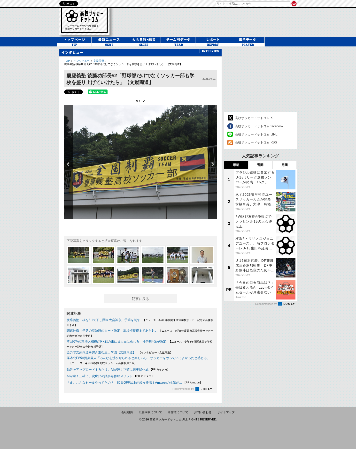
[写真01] (79, 255)
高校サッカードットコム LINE (256, 134)
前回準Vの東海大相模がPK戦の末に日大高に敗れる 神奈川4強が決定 (116, 341)
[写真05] (177, 255)
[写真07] (79, 275)
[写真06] (202, 255)
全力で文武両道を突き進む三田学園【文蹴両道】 (101, 352)
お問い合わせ (202, 412)
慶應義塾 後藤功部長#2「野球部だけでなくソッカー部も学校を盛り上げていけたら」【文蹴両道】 (123, 64)
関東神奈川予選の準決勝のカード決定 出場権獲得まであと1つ (111, 330)
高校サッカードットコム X (254, 118)
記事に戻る (140, 299)
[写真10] (153, 275)
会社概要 (127, 412)
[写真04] (153, 255)
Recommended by (183, 388)
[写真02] (103, 255)
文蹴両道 (98, 60)
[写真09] (128, 275)
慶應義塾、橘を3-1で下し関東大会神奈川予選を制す (103, 320)
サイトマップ (226, 412)
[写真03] (128, 255)
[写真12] (202, 275)
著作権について (178, 412)
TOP (67, 60)
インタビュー (82, 60)
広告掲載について (150, 412)
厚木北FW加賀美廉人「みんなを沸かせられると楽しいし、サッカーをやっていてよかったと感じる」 (138, 358)
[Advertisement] (208, 21)
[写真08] (103, 275)
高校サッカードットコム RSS (256, 142)
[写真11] (177, 275)
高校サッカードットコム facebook (259, 126)
